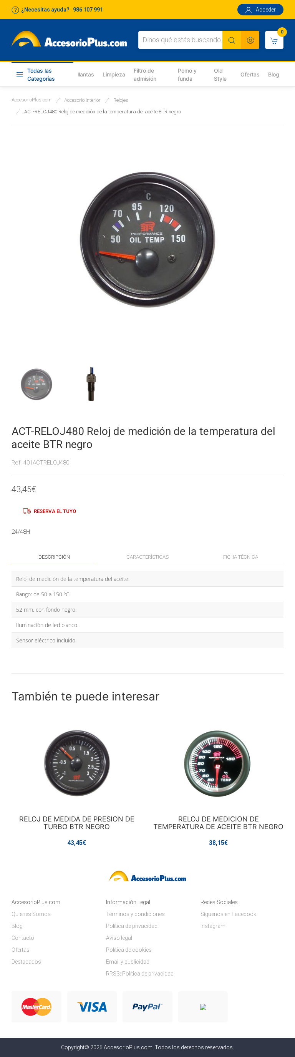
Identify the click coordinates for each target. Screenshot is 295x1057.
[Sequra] (203, 1007)
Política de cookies (129, 950)
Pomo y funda (187, 74)
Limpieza (114, 74)
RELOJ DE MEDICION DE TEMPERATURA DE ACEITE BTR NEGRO (218, 823)
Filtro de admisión (145, 74)
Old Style (220, 74)
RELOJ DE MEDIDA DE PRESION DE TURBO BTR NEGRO (76, 823)
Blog (273, 74)
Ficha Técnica (240, 557)
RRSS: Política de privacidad (140, 974)
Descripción (54, 557)
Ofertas (250, 74)
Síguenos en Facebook (228, 914)
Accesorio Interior (82, 100)
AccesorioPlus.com (31, 100)
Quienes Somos (31, 914)
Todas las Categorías (41, 74)
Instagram (213, 926)
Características (147, 557)
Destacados (26, 962)
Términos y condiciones (135, 914)
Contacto (23, 938)
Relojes (120, 100)
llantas (86, 74)
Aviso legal (119, 938)
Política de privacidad (131, 926)
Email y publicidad (127, 962)
